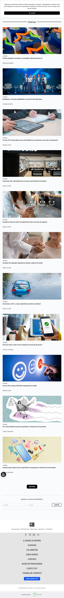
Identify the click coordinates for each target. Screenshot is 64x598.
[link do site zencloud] (37, 594)
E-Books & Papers (32, 540)
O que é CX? (32, 568)
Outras (5, 56)
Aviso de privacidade (32, 564)
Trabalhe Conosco (32, 573)
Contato (32, 559)
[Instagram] (30, 535)
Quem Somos (32, 554)
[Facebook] (26, 535)
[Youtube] (38, 535)
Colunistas (32, 550)
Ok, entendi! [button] (32, 13)
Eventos (32, 545)
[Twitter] (34, 535)
